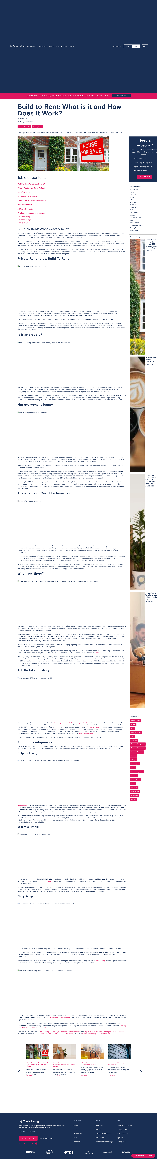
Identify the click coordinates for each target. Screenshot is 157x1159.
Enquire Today (121, 95)
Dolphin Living (23, 805)
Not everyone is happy (27, 196)
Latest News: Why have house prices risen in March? (91, 1064)
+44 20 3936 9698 (46, 1138)
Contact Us (77, 1134)
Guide (133, 783)
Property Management (137, 744)
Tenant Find (99, 1138)
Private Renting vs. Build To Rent (31, 188)
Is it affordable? (24, 192)
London (133, 756)
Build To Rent (135, 791)
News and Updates (24, 127)
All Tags (133, 799)
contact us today (28, 1138)
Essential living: (25, 220)
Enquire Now (144, 177)
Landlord (133, 775)
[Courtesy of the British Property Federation (71, 723)
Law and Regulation (137, 771)
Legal (132, 767)
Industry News (37, 127)
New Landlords (122, 1134)
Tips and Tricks (135, 720)
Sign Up (120, 1138)
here (98, 653)
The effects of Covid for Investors (32, 200)
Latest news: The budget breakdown (117, 1064)
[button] (32, 46)
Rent (132, 736)
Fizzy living (101, 961)
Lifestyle (133, 760)
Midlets (51, 46)
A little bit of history (26, 209)
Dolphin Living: (24, 217)
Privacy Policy (122, 1130)
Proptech (134, 740)
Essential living (45, 881)
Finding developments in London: (32, 213)
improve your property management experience (104, 1032)
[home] (17, 46)
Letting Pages (122, 1142)
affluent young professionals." (59, 1017)
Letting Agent (135, 764)
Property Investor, (94, 727)
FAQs (75, 1138)
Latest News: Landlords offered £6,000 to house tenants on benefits (37, 1064)
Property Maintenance (137, 748)
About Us (71, 46)
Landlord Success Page (104, 1142)
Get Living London (86, 733)
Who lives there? (25, 205)
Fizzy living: (23, 223)
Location (76, 1142)
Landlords (99, 1125)
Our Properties (43, 46)
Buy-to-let (134, 787)
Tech (132, 728)
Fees (65, 46)
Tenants (98, 1130)
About (75, 1125)
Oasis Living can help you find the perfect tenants (59, 1032)
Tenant (133, 724)
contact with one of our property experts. (58, 1034)
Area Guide (134, 795)
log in (144, 46)
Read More (29, 1075)
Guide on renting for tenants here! (96, 1034)
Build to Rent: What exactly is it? (31, 184)
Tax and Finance (136, 732)
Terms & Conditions (124, 1125)
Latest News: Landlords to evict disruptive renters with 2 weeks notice (64, 1064)
